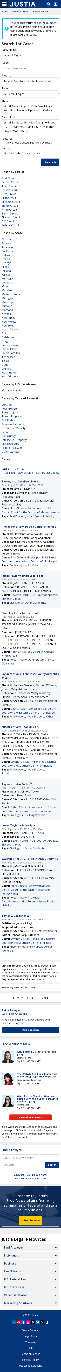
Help (30, 1348)
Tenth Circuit (10, 213)
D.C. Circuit (8, 221)
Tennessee (8, 357)
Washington (9, 372)
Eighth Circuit (10, 205)
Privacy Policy (30, 1359)
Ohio (4, 333)
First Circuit (8, 178)
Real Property (10, 408)
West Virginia (10, 376)
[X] (42, 1322)
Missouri (7, 306)
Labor (5, 432)
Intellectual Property (14, 440)
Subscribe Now (30, 1220)
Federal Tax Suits (12, 448)
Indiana (6, 271)
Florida (6, 259)
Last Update (33, 153)
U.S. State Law (14, 1287)
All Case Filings (17, 106)
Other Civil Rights (35, 602)
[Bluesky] (38, 1322)
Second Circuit (10, 182)
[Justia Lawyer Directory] (47, 1322)
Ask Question (30, 1029)
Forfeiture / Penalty (13, 428)
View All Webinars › (30, 1117)
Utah (5, 364)
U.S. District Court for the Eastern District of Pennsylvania (26, 889)
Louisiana (8, 282)
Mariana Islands (11, 390)
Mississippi (8, 302)
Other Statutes (11, 451)
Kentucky (7, 278)
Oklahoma (8, 337)
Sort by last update (47, 472)
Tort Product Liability (41, 516)
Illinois (6, 267)
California (8, 251)
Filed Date (14, 153)
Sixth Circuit (9, 198)
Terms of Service (30, 1354)
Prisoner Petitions (13, 424)
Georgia (6, 263)
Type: (5, 88)
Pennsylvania (10, 345)
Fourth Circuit (10, 190)
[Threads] (33, 1322)
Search (50, 162)
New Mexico (9, 321)
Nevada (6, 314)
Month (52, 122)
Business (10, 1263)
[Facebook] (23, 1322)
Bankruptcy (9, 436)
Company (30, 1342)
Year (15, 127)
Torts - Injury (10, 412)
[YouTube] (19, 1322)
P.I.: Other (34, 565)
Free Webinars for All (17, 1044)
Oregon (6, 341)
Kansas (6, 274)
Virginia (6, 368)
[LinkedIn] (14, 1322)
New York (8, 325)
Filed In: (6, 75)
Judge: (5, 62)
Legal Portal (31, 1336)
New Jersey (8, 318)
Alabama (7, 239)
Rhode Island (9, 349)
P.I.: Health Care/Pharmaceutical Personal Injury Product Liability (29, 901)
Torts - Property (12, 416)
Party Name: (9, 50)
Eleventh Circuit (11, 217)
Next (44, 998)
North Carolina (11, 329)
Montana (7, 310)
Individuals (11, 1255)
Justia (35, 1315)
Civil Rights (8, 420)
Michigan (7, 298)
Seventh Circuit (11, 202)
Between (29, 122)
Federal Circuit (10, 225)
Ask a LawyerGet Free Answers (14, 1012)
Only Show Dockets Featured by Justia (29, 142)
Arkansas (7, 247)
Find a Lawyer (11, 1150)
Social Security (10, 444)
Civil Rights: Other (36, 815)
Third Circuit (9, 186)
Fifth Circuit (9, 194)
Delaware (7, 255)
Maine (5, 286)
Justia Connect (30, 1330)
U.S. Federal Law (15, 1279)
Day (38, 122)
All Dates (13, 122)
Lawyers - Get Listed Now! (30, 1174)
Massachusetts (11, 294)
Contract (7, 404)
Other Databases (15, 1295)
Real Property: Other (40, 716)
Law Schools (12, 1271)
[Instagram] (28, 1322)
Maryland (7, 290)
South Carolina (11, 353)
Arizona (6, 243)
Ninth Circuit (9, 209)
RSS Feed (9, 472)
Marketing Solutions (18, 1303)
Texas (5, 361)
